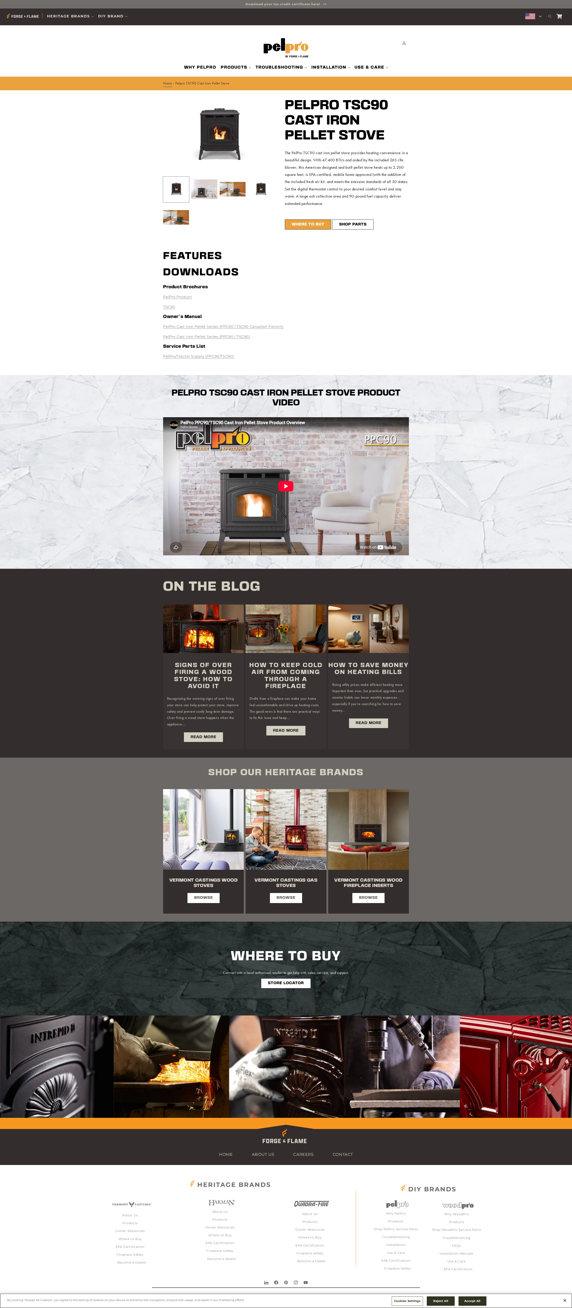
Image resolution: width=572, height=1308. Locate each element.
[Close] (565, 1300)
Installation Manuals (456, 1253)
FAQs (456, 1246)
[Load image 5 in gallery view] (176, 218)
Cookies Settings (407, 1301)
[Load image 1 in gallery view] (176, 189)
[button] (70, 16)
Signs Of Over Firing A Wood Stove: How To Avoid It (203, 676)
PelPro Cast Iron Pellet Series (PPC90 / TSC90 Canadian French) (223, 326)
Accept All (472, 1301)
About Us (263, 1154)
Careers (303, 1154)
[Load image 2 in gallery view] (204, 189)
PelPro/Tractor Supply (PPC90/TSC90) (198, 356)
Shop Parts (353, 224)
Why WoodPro (456, 1214)
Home (167, 83)
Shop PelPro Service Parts (396, 1229)
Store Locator (286, 983)
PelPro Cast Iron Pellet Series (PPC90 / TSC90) (206, 337)
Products (130, 1223)
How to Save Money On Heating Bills (368, 669)
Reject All (440, 1301)
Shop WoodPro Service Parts (456, 1230)
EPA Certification (130, 1247)
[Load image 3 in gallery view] (233, 189)
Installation (395, 1245)
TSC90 (169, 307)
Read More (203, 737)
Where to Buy (308, 224)
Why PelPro (396, 1213)
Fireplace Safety (130, 1255)
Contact (343, 1154)
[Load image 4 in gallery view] (261, 189)
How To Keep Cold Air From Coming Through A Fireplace (286, 676)
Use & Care (396, 1253)
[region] (286, 1300)
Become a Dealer (131, 1262)
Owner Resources (130, 1231)
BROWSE (203, 897)
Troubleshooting (396, 1237)
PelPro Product (177, 297)
